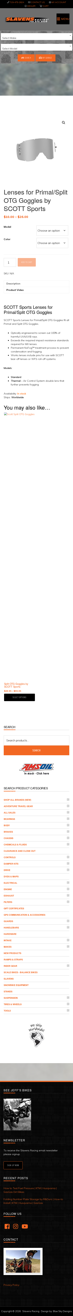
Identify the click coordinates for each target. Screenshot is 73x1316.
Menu (65, 19)
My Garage (47, 57)
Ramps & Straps (13, 959)
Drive (7, 870)
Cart (46, 6)
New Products (12, 953)
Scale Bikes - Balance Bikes (21, 972)
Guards (8, 921)
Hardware (10, 934)
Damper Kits (11, 863)
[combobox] (36, 36)
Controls (10, 857)
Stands (8, 991)
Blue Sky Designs (62, 1311)
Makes (8, 946)
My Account (59, 2)
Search (27, 57)
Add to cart (26, 262)
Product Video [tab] (15, 290)
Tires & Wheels (13, 1004)
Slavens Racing (27, 19)
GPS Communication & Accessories (24, 914)
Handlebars (11, 927)
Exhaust (9, 895)
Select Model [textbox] (9, 48)
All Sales (9, 812)
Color (7, 239)
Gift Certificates (14, 908)
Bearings (9, 819)
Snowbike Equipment (16, 985)
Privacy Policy (11, 1285)
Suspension (11, 997)
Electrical (10, 882)
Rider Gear (10, 965)
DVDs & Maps (11, 876)
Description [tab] (13, 283)
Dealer (31, 6)
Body (7, 825)
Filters (8, 902)
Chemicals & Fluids (15, 844)
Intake (8, 940)
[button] (63, 122)
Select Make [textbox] (9, 38)
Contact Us (38, 2)
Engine (8, 889)
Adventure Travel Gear (18, 806)
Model (7, 226)
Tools (7, 1010)
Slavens (9, 978)
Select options (19, 697)
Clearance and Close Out (19, 850)
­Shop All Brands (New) (17, 799)
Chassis (8, 838)
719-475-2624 (17, 2)
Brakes (8, 831)
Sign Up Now (13, 1165)
